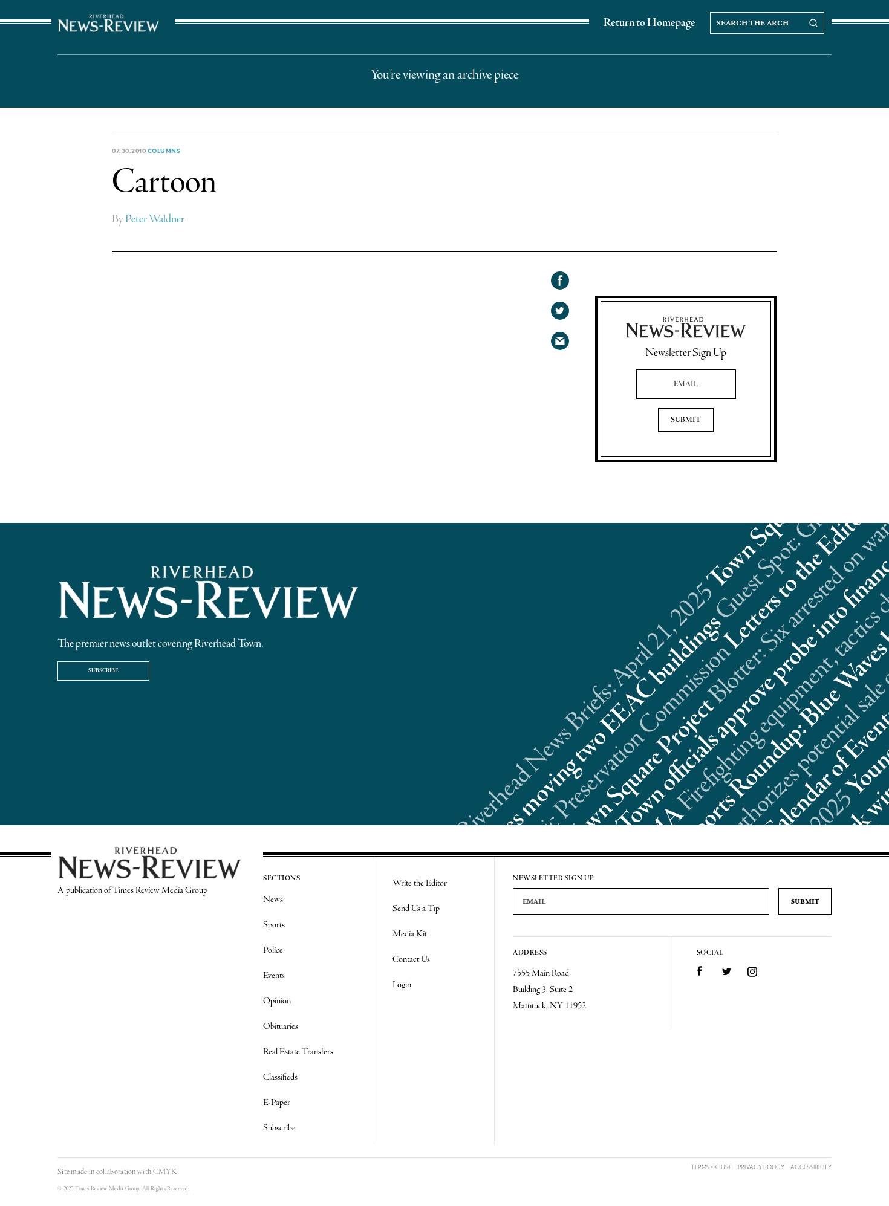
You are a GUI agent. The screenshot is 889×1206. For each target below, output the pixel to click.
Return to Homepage (649, 23)
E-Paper (276, 1103)
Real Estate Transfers (298, 1052)
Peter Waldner (154, 219)
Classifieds (280, 1077)
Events (274, 976)
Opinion (277, 1001)
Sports (274, 925)
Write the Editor (419, 883)
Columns (164, 150)
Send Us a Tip (416, 909)
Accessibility (811, 1167)
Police (273, 950)
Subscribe (103, 671)
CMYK (165, 1172)
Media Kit (409, 934)
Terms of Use (711, 1167)
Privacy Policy (761, 1167)
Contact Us (411, 959)
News (273, 899)
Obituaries (280, 1026)
